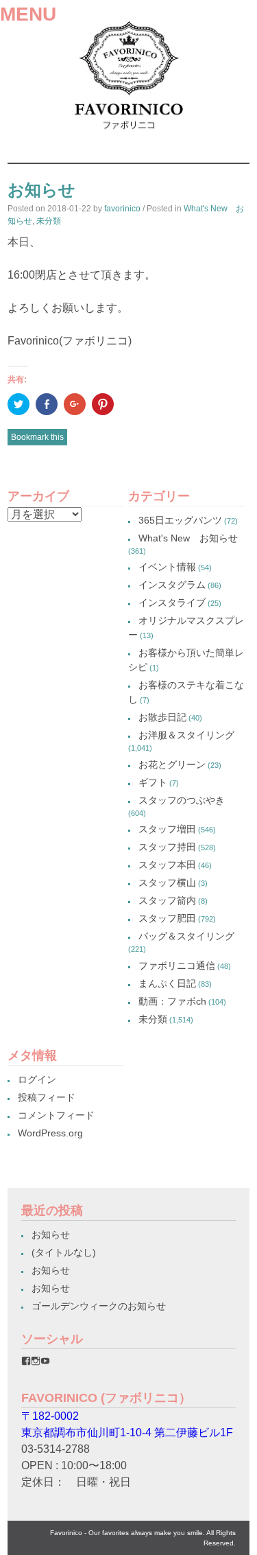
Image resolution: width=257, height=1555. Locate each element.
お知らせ (51, 1234)
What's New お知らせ (188, 538)
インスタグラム (172, 584)
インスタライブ (172, 602)
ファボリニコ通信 (176, 965)
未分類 (48, 221)
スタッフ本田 (167, 864)
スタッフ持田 (167, 846)
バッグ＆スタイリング (186, 936)
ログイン (37, 1079)
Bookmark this (37, 437)
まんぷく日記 (167, 983)
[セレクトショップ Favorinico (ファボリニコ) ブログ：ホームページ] (128, 133)
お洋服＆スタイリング (186, 734)
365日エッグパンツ (180, 520)
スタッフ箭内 (167, 900)
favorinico (122, 208)
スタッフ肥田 (167, 918)
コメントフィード (56, 1115)
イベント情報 (167, 566)
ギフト (152, 782)
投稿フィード (46, 1097)
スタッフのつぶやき (181, 800)
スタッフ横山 (167, 882)
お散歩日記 (162, 717)
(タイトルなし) (64, 1252)
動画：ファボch (172, 1001)
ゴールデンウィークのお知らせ (99, 1305)
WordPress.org (50, 1132)
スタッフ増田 (167, 828)
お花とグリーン (172, 764)
